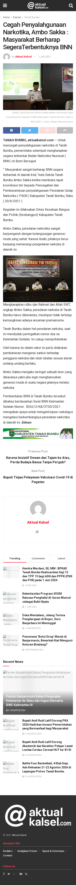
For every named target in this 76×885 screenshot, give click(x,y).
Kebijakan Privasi (27, 851)
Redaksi (7, 851)
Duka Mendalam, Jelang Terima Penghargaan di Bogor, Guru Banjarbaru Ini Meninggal (43, 619)
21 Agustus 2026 (16, 710)
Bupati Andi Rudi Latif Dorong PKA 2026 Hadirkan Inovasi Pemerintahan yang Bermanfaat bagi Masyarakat (47, 724)
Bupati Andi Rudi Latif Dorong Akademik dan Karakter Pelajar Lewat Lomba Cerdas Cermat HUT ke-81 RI (47, 745)
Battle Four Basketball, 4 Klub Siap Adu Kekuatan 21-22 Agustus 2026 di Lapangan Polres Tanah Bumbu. (46, 767)
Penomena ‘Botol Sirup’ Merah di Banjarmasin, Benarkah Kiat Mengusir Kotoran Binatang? (47, 640)
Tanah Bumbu (32, 17)
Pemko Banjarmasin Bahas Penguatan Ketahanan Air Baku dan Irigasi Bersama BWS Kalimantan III (34, 701)
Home (6, 17)
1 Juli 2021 (44, 56)
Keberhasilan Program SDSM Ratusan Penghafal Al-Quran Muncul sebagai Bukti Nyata (46, 597)
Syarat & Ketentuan (53, 851)
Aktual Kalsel (23, 56)
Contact (7, 855)
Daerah (17, 17)
